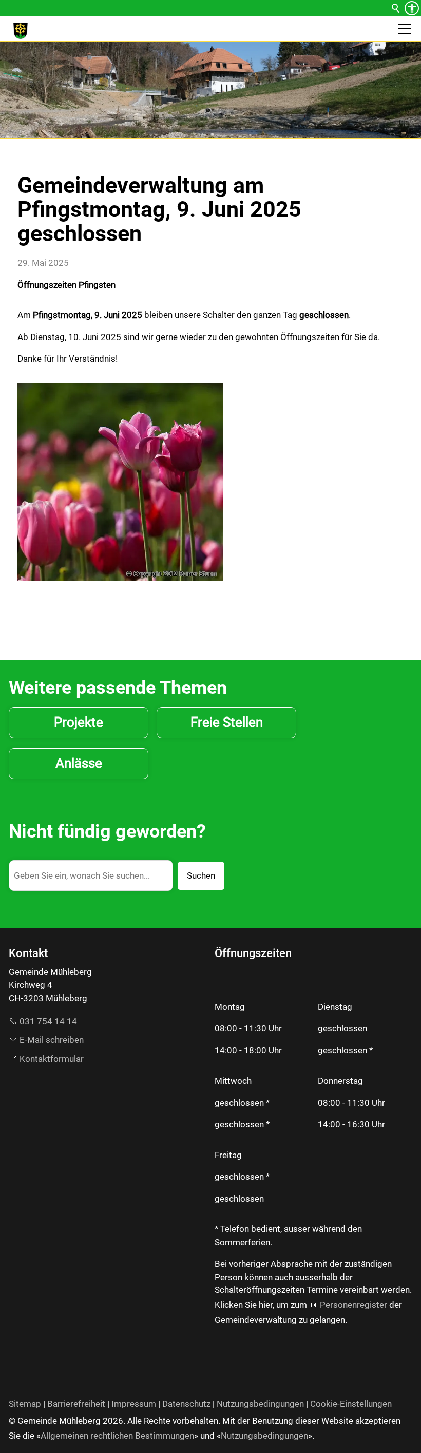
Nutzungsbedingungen (260, 1404)
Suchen (201, 875)
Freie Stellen (226, 722)
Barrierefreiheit (76, 1404)
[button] (404, 29)
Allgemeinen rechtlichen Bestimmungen (117, 1435)
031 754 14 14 (48, 1021)
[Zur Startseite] (20, 30)
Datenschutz (186, 1404)
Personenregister (353, 1305)
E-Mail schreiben (52, 1039)
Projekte (78, 722)
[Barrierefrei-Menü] (412, 8)
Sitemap (25, 1404)
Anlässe (78, 763)
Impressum (133, 1404)
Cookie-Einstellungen (351, 1404)
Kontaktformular (52, 1058)
